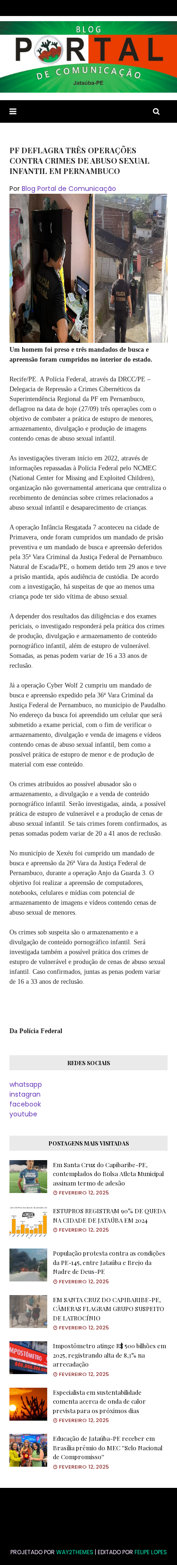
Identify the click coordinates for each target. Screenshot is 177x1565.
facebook (25, 1104)
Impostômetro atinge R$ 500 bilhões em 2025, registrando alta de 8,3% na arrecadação (109, 1355)
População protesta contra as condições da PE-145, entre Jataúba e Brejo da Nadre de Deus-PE (109, 1262)
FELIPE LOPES (151, 1552)
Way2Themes (74, 1552)
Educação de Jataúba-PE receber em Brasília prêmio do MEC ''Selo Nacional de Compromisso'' (107, 1447)
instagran (25, 1094)
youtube (23, 1114)
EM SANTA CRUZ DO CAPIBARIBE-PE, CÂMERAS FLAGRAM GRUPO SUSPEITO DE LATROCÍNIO (108, 1309)
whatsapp (25, 1084)
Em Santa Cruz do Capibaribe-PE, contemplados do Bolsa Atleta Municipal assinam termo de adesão (108, 1174)
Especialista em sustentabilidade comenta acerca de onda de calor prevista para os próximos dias (99, 1401)
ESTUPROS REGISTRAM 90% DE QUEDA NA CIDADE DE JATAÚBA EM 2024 (109, 1215)
